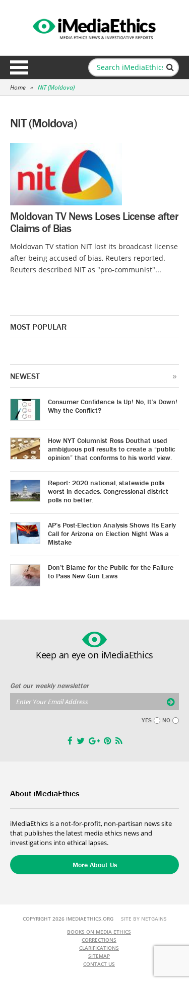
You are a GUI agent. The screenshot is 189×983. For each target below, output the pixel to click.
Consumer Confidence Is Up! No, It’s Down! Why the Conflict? (112, 406)
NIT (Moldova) (56, 87)
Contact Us (99, 963)
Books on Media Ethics (99, 931)
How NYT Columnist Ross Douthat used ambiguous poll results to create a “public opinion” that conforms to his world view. (111, 449)
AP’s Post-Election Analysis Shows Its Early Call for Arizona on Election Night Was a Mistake (112, 533)
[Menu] (19, 67)
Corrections (99, 939)
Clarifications (99, 947)
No (166, 720)
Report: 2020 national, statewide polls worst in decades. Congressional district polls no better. (108, 491)
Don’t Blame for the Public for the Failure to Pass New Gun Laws (110, 571)
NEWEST (25, 376)
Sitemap (99, 955)
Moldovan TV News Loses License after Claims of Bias (94, 222)
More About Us (95, 864)
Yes (147, 720)
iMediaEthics (94, 27)
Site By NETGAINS (144, 918)
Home (18, 87)
